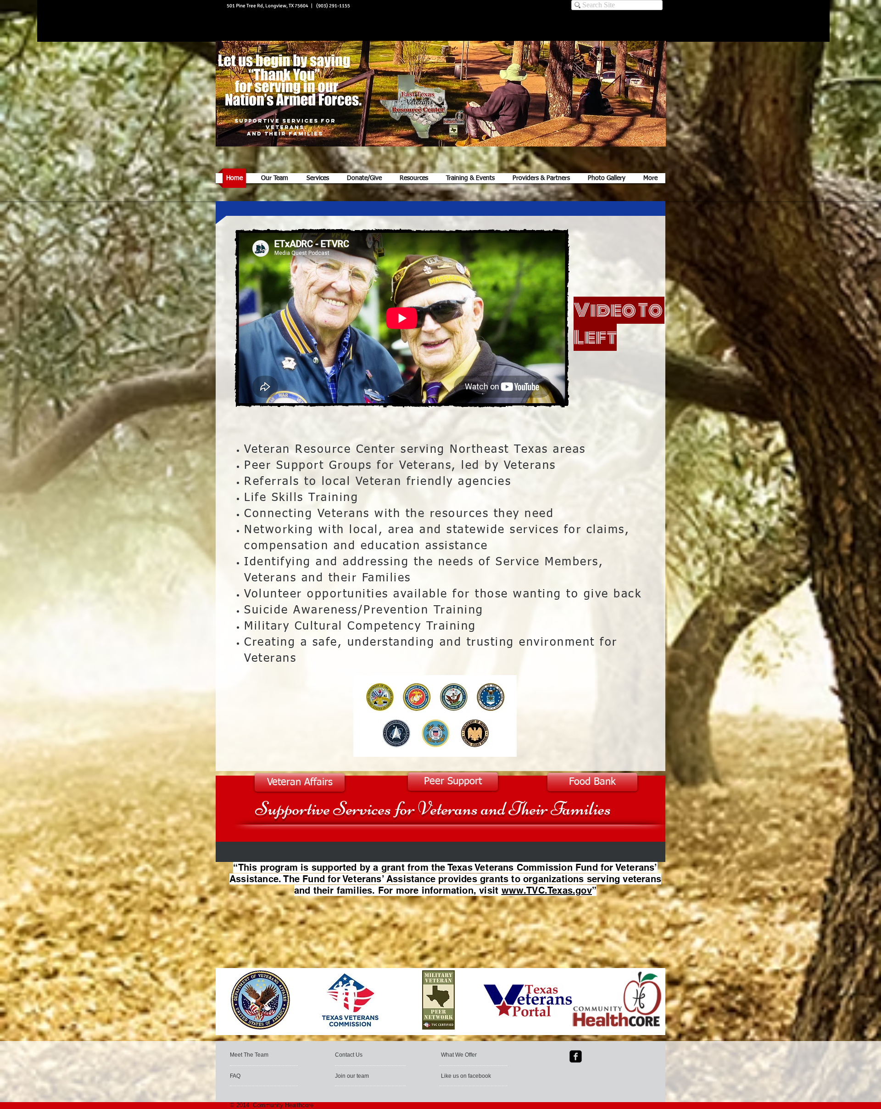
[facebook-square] (575, 1056)
